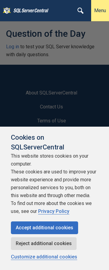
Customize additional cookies (44, 257)
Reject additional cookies (44, 243)
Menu (100, 10)
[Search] (80, 10)
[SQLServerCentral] (5, 10)
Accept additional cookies (44, 228)
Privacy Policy (53, 211)
